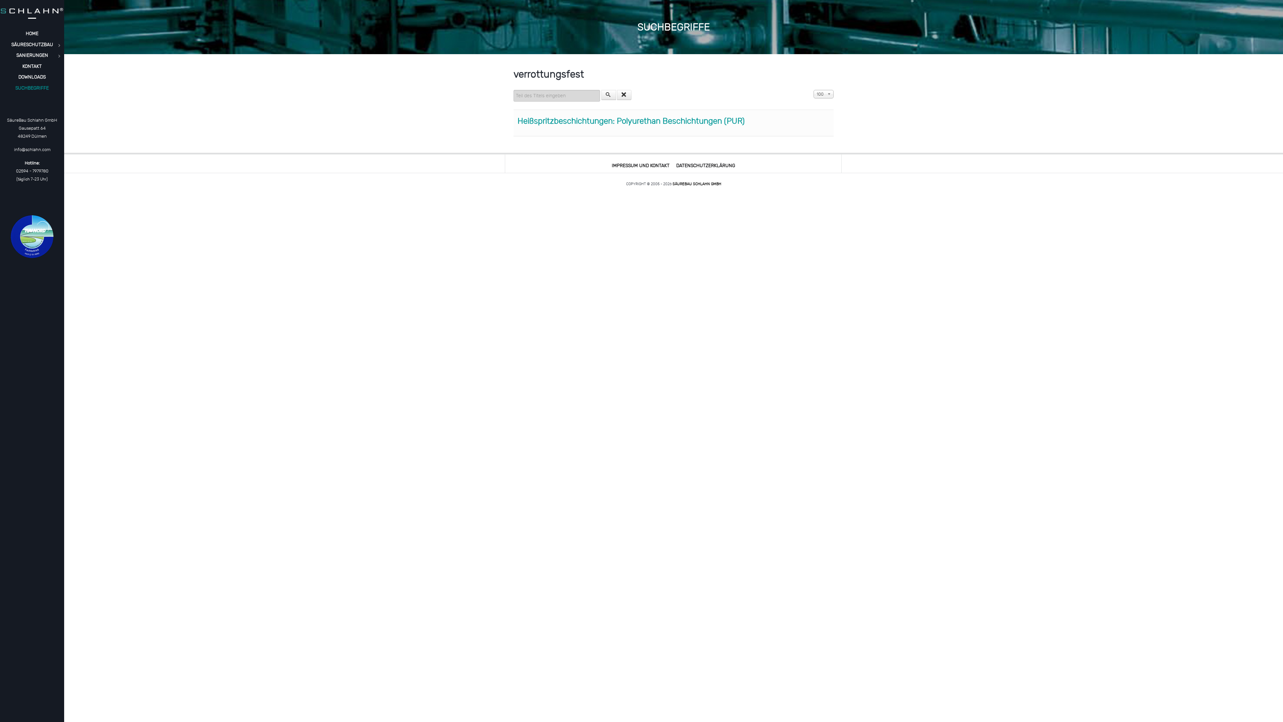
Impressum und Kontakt (641, 165)
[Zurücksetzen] (624, 95)
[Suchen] (608, 95)
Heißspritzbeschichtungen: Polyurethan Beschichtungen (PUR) (631, 121)
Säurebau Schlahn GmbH (697, 184)
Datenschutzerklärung (705, 165)
